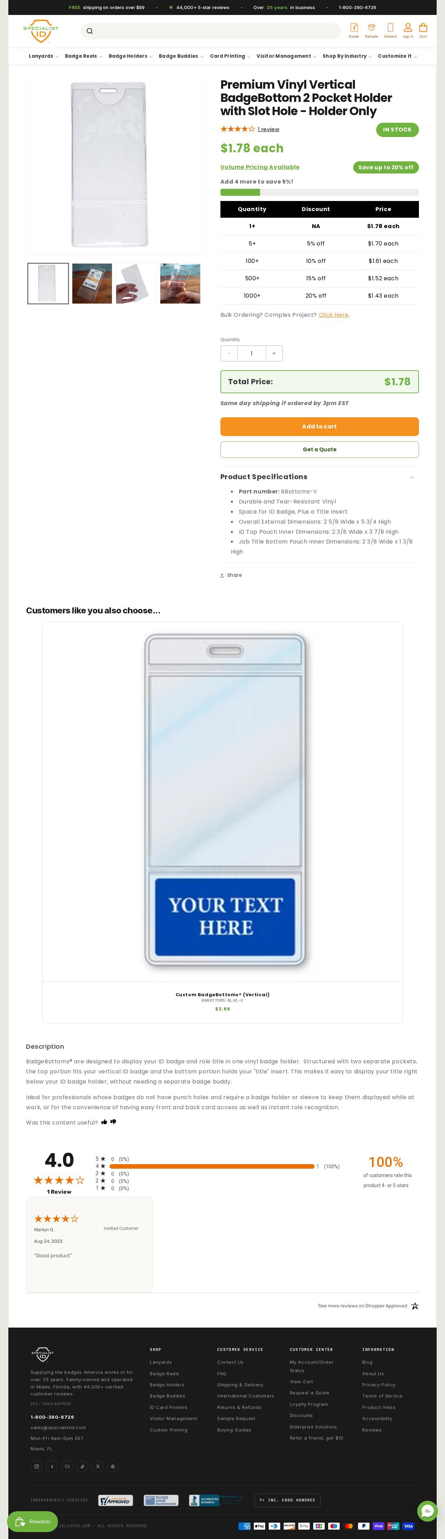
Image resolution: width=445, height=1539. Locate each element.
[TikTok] (82, 1466)
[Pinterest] (113, 1466)
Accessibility (377, 1418)
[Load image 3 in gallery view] (136, 283)
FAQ (222, 1373)
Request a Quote (310, 1392)
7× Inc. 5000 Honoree (287, 1500)
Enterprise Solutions (313, 1426)
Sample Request (236, 1418)
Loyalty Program (309, 1404)
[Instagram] (36, 1466)
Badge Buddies (178, 56)
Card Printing (227, 56)
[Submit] (89, 31)
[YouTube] (67, 1466)
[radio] (222, 1158)
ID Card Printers (169, 1407)
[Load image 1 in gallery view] (48, 283)
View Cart (301, 1381)
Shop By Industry (344, 56)
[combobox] (211, 31)
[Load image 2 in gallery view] (92, 283)
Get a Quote (320, 449)
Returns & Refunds (239, 1407)
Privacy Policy (378, 1384)
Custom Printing (168, 1430)
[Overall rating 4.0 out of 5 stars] (237, 129)
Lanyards (41, 56)
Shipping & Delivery (240, 1384)
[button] (427, 1511)
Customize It (395, 56)
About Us (373, 1373)
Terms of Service (382, 1396)
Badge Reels (81, 56)
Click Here (334, 315)
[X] (98, 1466)
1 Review (269, 129)
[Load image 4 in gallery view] (180, 283)
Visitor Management (284, 56)
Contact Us (230, 1362)
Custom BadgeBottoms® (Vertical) (223, 995)
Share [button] (234, 575)
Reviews (372, 1430)
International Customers (245, 1396)
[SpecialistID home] (83, 1354)
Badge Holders (128, 56)
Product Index (378, 1407)
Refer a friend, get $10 (316, 1438)
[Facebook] (52, 1466)
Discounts (301, 1415)
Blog (367, 1362)
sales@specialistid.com (58, 1427)
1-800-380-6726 (358, 7)
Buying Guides (234, 1430)
